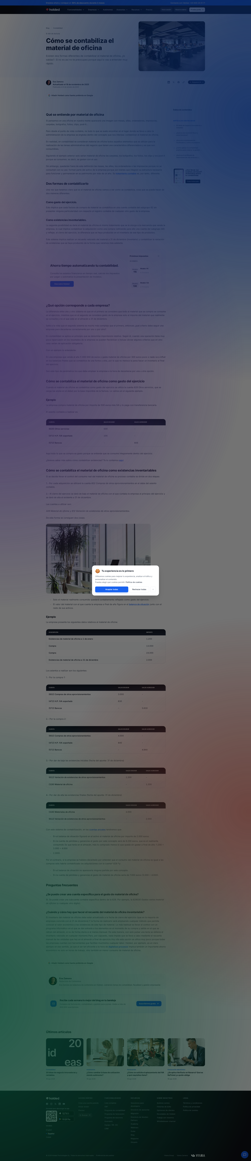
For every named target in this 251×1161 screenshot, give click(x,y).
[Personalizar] (153, 589)
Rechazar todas (139, 589)
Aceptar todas (111, 589)
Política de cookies (134, 582)
